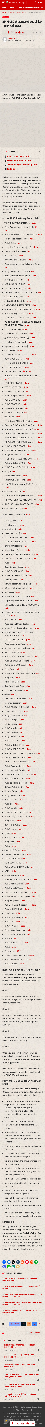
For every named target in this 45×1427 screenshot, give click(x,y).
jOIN (28, 640)
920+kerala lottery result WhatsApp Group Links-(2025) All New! (22, 1303)
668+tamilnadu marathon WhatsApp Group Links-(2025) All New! (22, 1295)
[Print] (19, 32)
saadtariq (11, 38)
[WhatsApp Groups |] (16, 2)
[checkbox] (6, 1421)
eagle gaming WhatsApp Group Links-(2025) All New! (19, 1311)
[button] (4, 1262)
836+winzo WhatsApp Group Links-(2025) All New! (21, 1287)
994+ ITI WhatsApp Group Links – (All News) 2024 (19, 1365)
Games (6, 17)
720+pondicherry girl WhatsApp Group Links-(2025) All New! (20, 1395)
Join (34, 354)
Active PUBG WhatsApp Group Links (19, 156)
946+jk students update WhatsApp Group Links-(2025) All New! (21, 1375)
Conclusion (11, 169)
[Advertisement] (22, 70)
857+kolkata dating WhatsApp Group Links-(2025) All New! (19, 1385)
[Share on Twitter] (12, 32)
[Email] (15, 32)
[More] (23, 32)
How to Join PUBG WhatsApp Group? (19, 160)
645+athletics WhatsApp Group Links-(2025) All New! (20, 1279)
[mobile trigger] (4, 2)
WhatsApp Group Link (31, 1407)
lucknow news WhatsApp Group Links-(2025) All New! (20, 1346)
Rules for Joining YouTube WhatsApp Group (22, 165)
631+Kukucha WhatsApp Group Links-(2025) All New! (19, 1356)
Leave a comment (35, 1333)
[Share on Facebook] (8, 32)
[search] (35, 2)
